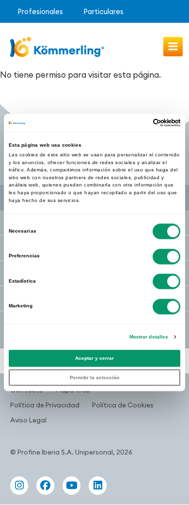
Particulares (103, 11)
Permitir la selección (94, 377)
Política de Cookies (123, 405)
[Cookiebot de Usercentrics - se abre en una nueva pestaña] (137, 122)
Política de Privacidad (44, 405)
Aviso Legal (28, 420)
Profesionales (40, 11)
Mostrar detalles (149, 336)
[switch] (166, 256)
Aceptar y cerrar (94, 358)
